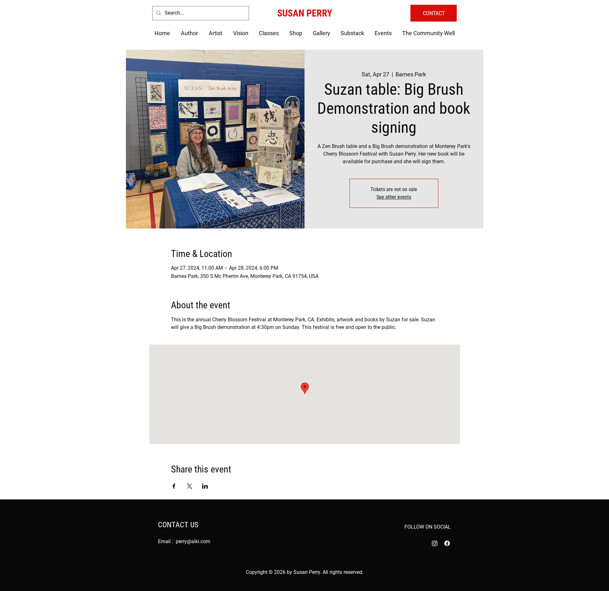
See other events (394, 197)
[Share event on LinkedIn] (205, 486)
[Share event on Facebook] (174, 486)
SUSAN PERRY (304, 13)
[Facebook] (447, 543)
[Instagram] (434, 543)
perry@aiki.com (193, 541)
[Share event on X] (190, 486)
